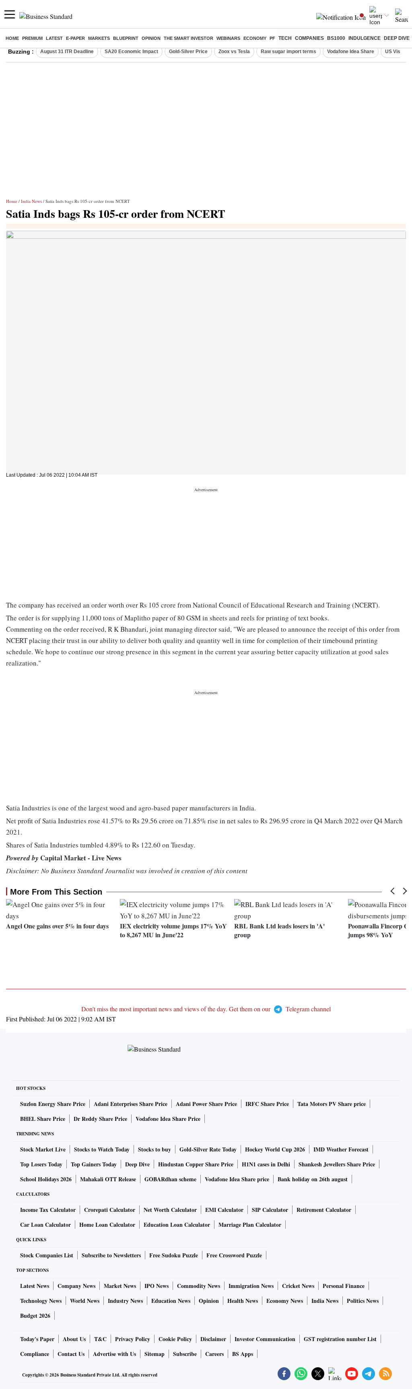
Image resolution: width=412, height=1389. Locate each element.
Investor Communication (265, 1339)
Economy (254, 38)
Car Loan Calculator (45, 1224)
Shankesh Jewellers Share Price (337, 1164)
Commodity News (198, 1286)
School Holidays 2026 (46, 1179)
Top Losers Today (41, 1164)
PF (272, 38)
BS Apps (242, 1354)
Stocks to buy (154, 1149)
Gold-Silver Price (188, 51)
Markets (99, 38)
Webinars (228, 38)
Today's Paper (37, 1339)
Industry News (125, 1300)
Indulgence (364, 38)
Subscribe (185, 1354)
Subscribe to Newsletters (111, 1255)
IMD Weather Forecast (341, 1149)
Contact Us (71, 1354)
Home (12, 38)
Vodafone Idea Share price (237, 1179)
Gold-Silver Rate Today (208, 1149)
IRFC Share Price (267, 1104)
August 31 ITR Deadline (67, 51)
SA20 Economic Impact (131, 51)
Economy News (284, 1300)
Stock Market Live (43, 1149)
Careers (214, 1354)
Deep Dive (397, 38)
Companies (309, 38)
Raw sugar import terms (288, 51)
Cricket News (298, 1286)
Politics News (363, 1300)
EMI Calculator (224, 1209)
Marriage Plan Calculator (249, 1224)
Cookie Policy (175, 1339)
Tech (285, 38)
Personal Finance (344, 1286)
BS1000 (336, 38)
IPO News (156, 1286)
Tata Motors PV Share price (331, 1104)
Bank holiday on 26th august (313, 1179)
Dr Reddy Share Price (100, 1118)
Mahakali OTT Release (108, 1179)
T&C (100, 1339)
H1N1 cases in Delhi (266, 1164)
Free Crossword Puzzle (234, 1255)
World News (84, 1300)
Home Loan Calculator (107, 1224)
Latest (54, 38)
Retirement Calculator (324, 1209)
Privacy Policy (132, 1339)
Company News (76, 1286)
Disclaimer (213, 1339)
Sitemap (154, 1354)
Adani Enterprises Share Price (130, 1104)
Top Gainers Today (94, 1164)
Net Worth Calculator (170, 1209)
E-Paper (75, 38)
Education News (170, 1300)
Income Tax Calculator (48, 1209)
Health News (242, 1300)
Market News (120, 1286)
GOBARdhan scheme (170, 1179)
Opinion (151, 38)
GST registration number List (340, 1339)
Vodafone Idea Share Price (168, 1118)
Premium (32, 38)
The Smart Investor (188, 38)
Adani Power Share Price (206, 1104)
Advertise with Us (114, 1354)
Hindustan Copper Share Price (195, 1164)
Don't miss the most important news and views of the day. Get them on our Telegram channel (206, 1009)
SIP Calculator (270, 1209)
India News (31, 201)
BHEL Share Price (42, 1118)
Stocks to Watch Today (102, 1149)
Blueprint (125, 38)
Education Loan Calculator (177, 1224)
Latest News (34, 1286)
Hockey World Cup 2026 (275, 1149)
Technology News (41, 1300)
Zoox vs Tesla (234, 51)
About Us (74, 1339)
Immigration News (251, 1286)
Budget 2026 (35, 1315)
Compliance (34, 1354)
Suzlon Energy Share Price (52, 1104)
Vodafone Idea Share (350, 51)
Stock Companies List (46, 1255)
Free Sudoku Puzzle (173, 1255)
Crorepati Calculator (109, 1209)
